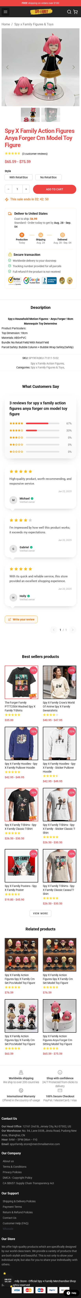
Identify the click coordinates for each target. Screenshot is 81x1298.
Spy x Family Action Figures (47, 363)
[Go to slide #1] (30, 115)
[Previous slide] (8, 67)
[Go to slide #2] (50, 115)
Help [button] (74, 1293)
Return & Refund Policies (18, 1212)
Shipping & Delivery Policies (19, 1201)
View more (40, 913)
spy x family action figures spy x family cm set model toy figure (58, 978)
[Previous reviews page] (53, 629)
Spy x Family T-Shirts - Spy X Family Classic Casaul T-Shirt (59, 889)
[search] (69, 11)
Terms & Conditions (14, 1166)
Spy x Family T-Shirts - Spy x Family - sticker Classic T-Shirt (59, 828)
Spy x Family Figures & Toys (33, 24)
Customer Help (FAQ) (16, 1223)
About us (8, 1161)
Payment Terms (12, 1206)
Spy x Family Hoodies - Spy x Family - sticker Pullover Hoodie (59, 767)
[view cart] (75, 11)
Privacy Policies (12, 1172)
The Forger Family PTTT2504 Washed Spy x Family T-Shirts (20, 706)
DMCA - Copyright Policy (17, 1177)
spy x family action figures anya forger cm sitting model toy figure (57, 1040)
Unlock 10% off (8, 1281)
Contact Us (9, 1217)
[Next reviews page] (72, 629)
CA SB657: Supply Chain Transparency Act (28, 1183)
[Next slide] (73, 67)
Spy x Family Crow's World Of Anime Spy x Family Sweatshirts (59, 706)
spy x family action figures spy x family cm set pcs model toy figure (20, 978)
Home (6, 24)
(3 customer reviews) (35, 153)
